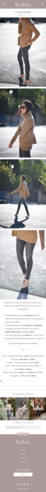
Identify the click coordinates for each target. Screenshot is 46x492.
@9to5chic (23, 434)
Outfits (23, 454)
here (31, 332)
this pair (29, 325)
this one (30, 315)
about (23, 449)
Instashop (23, 462)
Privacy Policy (23, 489)
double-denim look (12, 332)
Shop (23, 458)
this (27, 335)
